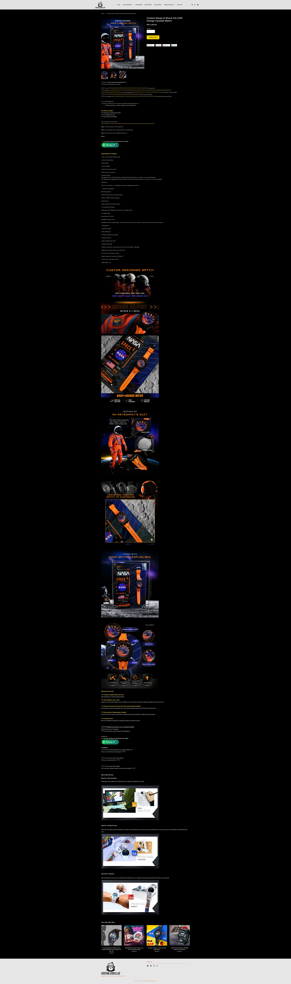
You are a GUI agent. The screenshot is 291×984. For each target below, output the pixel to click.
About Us (179, 4)
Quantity (149, 28)
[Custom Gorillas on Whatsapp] (157, 966)
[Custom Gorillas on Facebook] (148, 966)
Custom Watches (127, 4)
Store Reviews (158, 4)
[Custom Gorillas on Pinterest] (151, 966)
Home (118, 4)
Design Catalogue (169, 4)
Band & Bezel (148, 4)
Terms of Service (138, 980)
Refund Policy (153, 980)
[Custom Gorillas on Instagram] (154, 966)
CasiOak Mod (138, 4)
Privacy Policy (146, 980)
